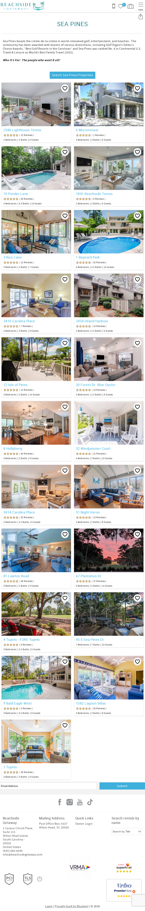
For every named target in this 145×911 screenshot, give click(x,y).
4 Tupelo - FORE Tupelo (21, 639)
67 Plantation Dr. (89, 576)
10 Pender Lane (15, 193)
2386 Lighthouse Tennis (22, 130)
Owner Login (84, 824)
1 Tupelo (10, 767)
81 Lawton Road (16, 576)
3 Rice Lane (12, 257)
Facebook (59, 802)
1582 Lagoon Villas (91, 703)
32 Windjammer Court (93, 448)
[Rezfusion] (39, 879)
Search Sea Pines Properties (72, 75)
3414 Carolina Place (19, 512)
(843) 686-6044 (13, 851)
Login (48, 906)
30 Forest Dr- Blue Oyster (95, 384)
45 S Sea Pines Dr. (90, 639)
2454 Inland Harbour (92, 321)
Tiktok (90, 802)
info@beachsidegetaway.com (22, 854)
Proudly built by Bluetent (71, 906)
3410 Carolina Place (19, 321)
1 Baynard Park (88, 257)
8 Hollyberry (12, 448)
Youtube (80, 802)
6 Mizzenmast (87, 130)
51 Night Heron (88, 512)
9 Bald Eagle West (17, 703)
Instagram (69, 802)
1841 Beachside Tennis (94, 193)
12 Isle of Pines (15, 384)
